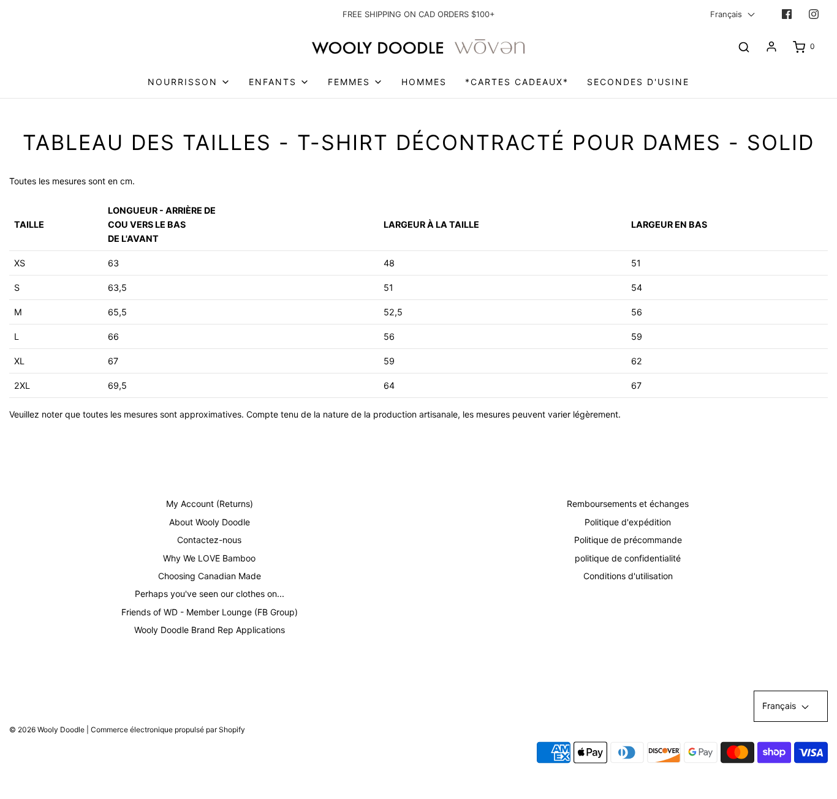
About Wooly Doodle (209, 522)
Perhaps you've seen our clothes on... (209, 593)
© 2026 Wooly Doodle (47, 729)
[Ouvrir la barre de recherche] (744, 47)
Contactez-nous (209, 540)
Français (727, 14)
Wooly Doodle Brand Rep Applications (209, 630)
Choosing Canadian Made (209, 576)
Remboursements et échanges (628, 503)
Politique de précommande (628, 540)
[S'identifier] (771, 46)
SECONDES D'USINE (638, 82)
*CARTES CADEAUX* (517, 82)
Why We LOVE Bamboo (209, 558)
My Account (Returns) (209, 503)
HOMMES (424, 82)
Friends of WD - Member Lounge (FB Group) (209, 612)
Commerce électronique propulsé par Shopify (168, 729)
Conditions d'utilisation (628, 576)
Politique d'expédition (628, 522)
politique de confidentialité (628, 558)
